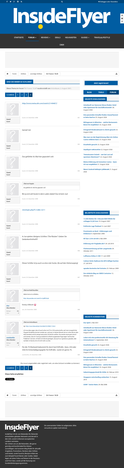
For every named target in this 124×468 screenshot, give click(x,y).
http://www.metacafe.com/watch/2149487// (39, 103)
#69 (79, 355)
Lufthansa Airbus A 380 (92, 256)
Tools (101, 92)
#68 (79, 309)
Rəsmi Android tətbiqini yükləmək (96, 169)
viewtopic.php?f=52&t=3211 (33, 210)
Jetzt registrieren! (101, 83)
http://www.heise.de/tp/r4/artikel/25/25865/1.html (40, 326)
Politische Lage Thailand (92, 226)
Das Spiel (87, 323)
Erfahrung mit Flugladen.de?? (94, 243)
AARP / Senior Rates (90, 384)
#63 (79, 171)
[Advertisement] (101, 192)
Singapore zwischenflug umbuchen (96, 377)
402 (18, 311)
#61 (79, 117)
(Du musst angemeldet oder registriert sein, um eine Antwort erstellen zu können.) (50, 363)
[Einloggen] (122, 21)
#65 (79, 224)
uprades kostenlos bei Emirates (95, 268)
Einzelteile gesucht (90, 144)
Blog (89, 92)
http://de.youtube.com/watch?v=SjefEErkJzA (36, 298)
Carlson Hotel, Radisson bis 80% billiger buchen (101, 261)
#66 (79, 251)
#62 (79, 144)
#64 (79, 199)
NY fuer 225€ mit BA (91, 238)
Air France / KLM (30, 88)
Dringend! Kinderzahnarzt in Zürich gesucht (99, 130)
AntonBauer (55, 88)
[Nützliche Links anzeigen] (116, 74)
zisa (7, 306)
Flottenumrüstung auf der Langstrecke (97, 248)
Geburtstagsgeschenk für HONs (95, 372)
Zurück (11, 95)
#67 (79, 277)
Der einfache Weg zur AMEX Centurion (97, 273)
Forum (113, 92)
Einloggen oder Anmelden (109, 2)
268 (18, 343)
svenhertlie (10, 338)
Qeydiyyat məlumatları (92, 149)
